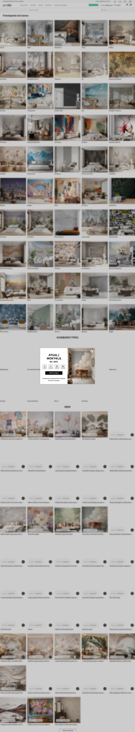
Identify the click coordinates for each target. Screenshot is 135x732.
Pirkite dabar (54, 373)
